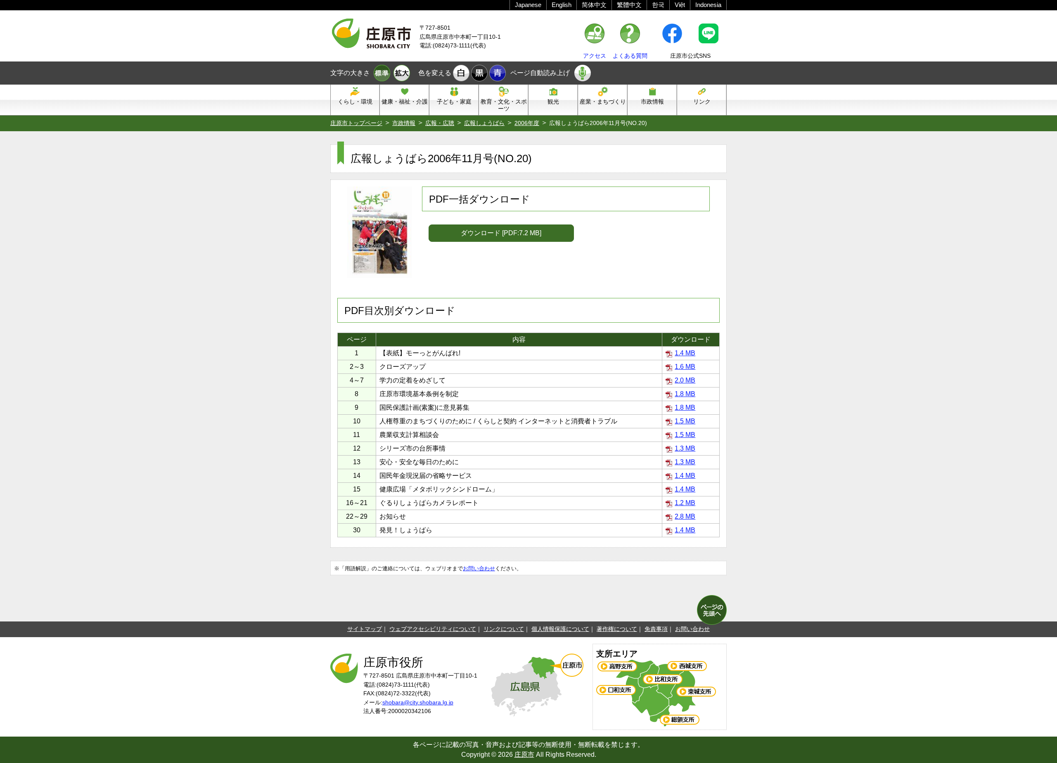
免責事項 (656, 629)
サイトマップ (364, 629)
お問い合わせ (479, 568)
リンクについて (503, 629)
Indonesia (708, 4)
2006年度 (526, 123)
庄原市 (524, 754)
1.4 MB (685, 353)
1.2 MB (685, 502)
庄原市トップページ (356, 123)
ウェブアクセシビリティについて (432, 629)
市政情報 (652, 101)
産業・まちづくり (603, 101)
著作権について (617, 629)
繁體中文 (629, 4)
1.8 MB (685, 393)
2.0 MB (685, 380)
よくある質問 (630, 55)
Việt (680, 4)
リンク (702, 101)
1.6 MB (685, 366)
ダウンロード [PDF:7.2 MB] (501, 232)
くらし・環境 (355, 101)
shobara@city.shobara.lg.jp (417, 702)
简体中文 (594, 4)
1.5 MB (685, 421)
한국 (658, 4)
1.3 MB (685, 448)
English (561, 4)
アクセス (594, 55)
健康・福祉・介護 (405, 101)
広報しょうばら (484, 123)
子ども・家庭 (454, 101)
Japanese (528, 4)
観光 (553, 101)
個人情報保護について (560, 629)
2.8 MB (685, 516)
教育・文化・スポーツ (504, 105)
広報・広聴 (439, 123)
